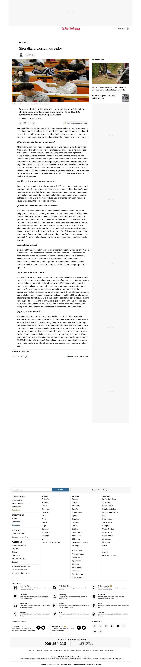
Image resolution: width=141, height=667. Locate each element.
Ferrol (44, 519)
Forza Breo (76, 571)
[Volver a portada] (70, 29)
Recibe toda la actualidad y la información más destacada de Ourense (113, 614)
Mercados (106, 542)
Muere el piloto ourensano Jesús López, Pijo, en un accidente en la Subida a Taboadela (110, 88)
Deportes (75, 519)
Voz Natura (86, 650)
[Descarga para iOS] (38, 628)
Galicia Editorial (109, 650)
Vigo (43, 539)
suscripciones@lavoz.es (85, 644)
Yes (103, 549)
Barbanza (45, 509)
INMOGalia (16, 555)
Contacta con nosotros (20, 537)
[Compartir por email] (25, 123)
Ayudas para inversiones (21, 573)
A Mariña (45, 502)
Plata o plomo (107, 519)
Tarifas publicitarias (19, 545)
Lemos (44, 522)
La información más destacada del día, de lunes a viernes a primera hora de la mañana (35, 587)
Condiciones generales (79, 664)
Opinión (75, 516)
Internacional (77, 512)
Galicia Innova (107, 536)
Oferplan (15, 552)
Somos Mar (76, 536)
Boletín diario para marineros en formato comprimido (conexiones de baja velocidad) (111, 596)
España (75, 509)
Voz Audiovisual (58, 650)
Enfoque (105, 526)
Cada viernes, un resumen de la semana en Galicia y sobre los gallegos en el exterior (35, 605)
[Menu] (13, 29)
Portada (75, 499)
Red (103, 516)
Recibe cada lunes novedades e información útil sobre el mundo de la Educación (34, 596)
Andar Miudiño (77, 567)
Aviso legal (43, 664)
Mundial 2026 (77, 551)
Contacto (15, 562)
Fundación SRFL (48, 650)
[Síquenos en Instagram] (106, 625)
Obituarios (76, 539)
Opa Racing (76, 561)
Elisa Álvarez (29, 54)
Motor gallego (77, 577)
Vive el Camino (108, 529)
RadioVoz (65, 650)
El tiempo (75, 546)
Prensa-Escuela (94, 650)
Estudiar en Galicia (109, 509)
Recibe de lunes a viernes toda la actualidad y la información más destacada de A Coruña (74, 605)
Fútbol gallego (77, 574)
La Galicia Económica (80, 542)
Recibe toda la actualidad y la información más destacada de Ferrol (113, 605)
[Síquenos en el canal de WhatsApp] (94, 631)
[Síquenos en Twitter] (100, 625)
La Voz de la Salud (109, 499)
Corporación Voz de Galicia (35, 650)
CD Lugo (75, 564)
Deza (44, 516)
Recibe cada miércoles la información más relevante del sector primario (73, 596)
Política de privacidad (53, 664)
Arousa (44, 506)
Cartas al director (18, 534)
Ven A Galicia (107, 522)
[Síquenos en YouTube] (117, 625)
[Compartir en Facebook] (29, 123)
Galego (105, 490)
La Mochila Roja (108, 532)
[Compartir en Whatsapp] (20, 123)
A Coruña (45, 499)
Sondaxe (72, 650)
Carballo (45, 512)
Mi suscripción (17, 500)
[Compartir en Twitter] (33, 123)
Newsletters (16, 522)
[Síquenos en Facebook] (94, 625)
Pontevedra (46, 532)
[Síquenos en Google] (100, 631)
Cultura (75, 526)
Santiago (45, 536)
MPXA (101, 650)
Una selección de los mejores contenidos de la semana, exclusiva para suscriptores (112, 587)
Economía (76, 506)
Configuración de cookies (94, 664)
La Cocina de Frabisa (110, 512)
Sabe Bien (106, 502)
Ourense (45, 529)
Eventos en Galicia (18, 559)
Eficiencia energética (19, 570)
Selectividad (25, 351)
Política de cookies (66, 664)
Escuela (105, 552)
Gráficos (75, 529)
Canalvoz (78, 650)
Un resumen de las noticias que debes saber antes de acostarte (72, 587)
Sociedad (75, 522)
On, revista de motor (109, 555)
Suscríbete (16, 510)
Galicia (74, 502)
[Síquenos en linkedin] (112, 625)
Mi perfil (14, 518)
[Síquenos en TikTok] (123, 625)
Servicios (15, 549)
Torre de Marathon (78, 554)
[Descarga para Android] (43, 628)
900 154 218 (55, 644)
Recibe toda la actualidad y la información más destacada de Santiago (35, 614)
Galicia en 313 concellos (51, 542)
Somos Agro (76, 532)
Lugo (44, 526)
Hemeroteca (16, 507)
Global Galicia (107, 506)
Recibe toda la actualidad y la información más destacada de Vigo (74, 614)
